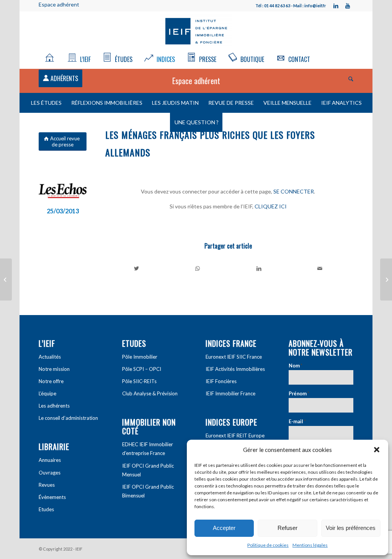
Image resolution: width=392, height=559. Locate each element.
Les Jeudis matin (175, 102)
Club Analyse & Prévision (150, 393)
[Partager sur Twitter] (136, 268)
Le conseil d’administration (68, 418)
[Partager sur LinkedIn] (259, 268)
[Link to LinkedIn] (336, 5)
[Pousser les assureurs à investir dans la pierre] (6, 279)
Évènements (52, 497)
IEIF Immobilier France (230, 393)
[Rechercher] (348, 78)
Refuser (287, 528)
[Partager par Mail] (319, 268)
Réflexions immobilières (106, 102)
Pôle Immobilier (139, 357)
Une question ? (197, 122)
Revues (47, 485)
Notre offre (51, 381)
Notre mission (54, 369)
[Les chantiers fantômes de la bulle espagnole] (386, 279)
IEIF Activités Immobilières (235, 369)
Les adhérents (54, 406)
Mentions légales (310, 545)
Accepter (224, 528)
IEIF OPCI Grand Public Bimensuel (148, 491)
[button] (377, 449)
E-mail (297, 421)
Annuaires (50, 460)
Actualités (50, 357)
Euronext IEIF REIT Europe (235, 435)
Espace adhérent (59, 4)
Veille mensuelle (287, 102)
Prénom (299, 393)
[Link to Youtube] (347, 5)
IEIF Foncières (221, 381)
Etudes (46, 509)
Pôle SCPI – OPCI (141, 369)
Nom (295, 365)
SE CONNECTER (293, 191)
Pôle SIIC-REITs (139, 381)
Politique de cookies (268, 545)
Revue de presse (231, 102)
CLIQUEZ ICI (271, 206)
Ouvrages (49, 473)
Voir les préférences (351, 528)
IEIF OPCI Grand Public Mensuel (148, 470)
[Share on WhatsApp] (197, 268)
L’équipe (47, 393)
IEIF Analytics (341, 102)
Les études (46, 102)
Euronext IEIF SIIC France (234, 357)
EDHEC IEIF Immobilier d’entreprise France (147, 448)
